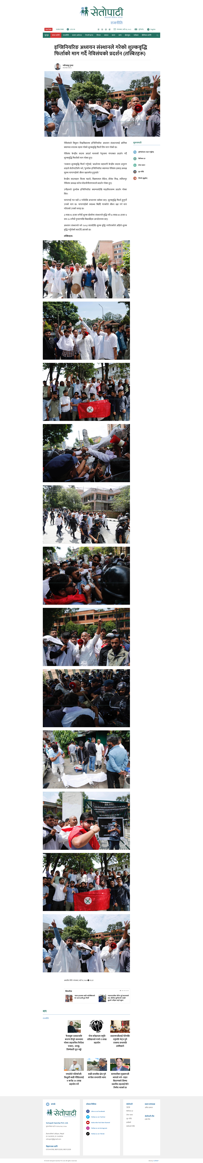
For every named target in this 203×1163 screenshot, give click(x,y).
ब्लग (120, 35)
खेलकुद (127, 35)
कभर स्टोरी (56, 35)
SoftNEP (156, 1161)
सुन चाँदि (129, 1118)
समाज (106, 35)
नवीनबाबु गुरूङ (68, 65)
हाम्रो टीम (147, 1119)
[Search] (157, 35)
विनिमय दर (129, 1111)
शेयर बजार (129, 1115)
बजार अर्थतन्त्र (77, 35)
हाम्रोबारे (128, 1122)
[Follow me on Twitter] (60, 68)
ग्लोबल (136, 35)
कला (113, 35)
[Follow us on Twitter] (102, 29)
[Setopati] (61, 1113)
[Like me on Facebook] (58, 70)
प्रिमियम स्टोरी (146, 35)
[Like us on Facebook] (98, 29)
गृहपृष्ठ (128, 1107)
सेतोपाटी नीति (130, 1126)
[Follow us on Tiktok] (109, 29)
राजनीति (66, 35)
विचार (99, 35)
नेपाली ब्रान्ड (89, 35)
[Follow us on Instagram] (106, 29)
